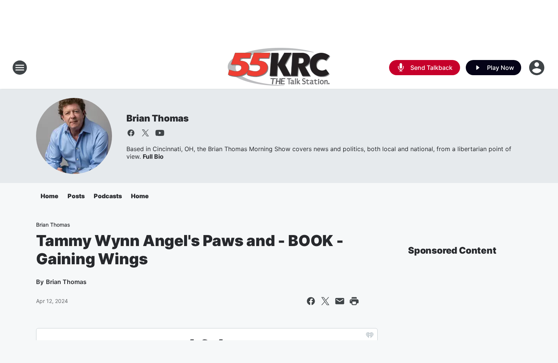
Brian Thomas (157, 118)
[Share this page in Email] (339, 301)
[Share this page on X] (325, 301)
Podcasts (108, 196)
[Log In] (537, 67)
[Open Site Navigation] (19, 67)
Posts (76, 196)
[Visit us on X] (145, 132)
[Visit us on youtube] (159, 132)
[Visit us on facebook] (131, 132)
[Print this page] (354, 301)
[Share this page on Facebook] (311, 301)
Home (49, 196)
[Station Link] (279, 67)
